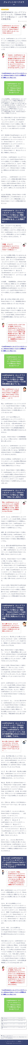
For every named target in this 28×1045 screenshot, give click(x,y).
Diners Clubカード (5, 9)
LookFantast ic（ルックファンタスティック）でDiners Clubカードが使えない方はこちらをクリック (14, 361)
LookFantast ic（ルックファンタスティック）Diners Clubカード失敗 (13, 1028)
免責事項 (19, 1041)
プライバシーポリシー (11, 1041)
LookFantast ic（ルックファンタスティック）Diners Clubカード (13, 1018)
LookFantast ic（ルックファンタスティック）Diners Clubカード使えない (13, 1024)
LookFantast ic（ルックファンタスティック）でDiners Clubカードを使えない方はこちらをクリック (14, 88)
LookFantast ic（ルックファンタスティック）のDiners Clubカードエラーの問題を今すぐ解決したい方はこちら (14, 75)
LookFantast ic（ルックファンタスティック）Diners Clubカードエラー (13, 1021)
